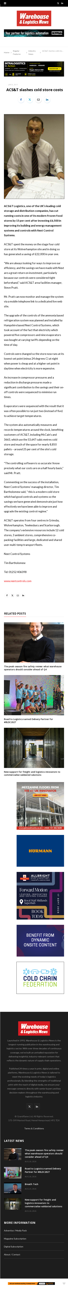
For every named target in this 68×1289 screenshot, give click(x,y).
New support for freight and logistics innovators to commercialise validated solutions (32, 773)
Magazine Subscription (15, 1238)
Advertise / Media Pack (15, 1230)
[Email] (38, 99)
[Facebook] (21, 99)
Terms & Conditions (34, 1128)
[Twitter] (30, 99)
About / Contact (12, 1254)
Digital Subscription (13, 1246)
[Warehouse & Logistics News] (34, 20)
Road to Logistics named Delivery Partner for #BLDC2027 (28, 721)
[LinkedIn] (47, 99)
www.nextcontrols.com (17, 581)
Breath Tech (31, 1184)
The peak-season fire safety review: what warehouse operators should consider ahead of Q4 (33, 668)
